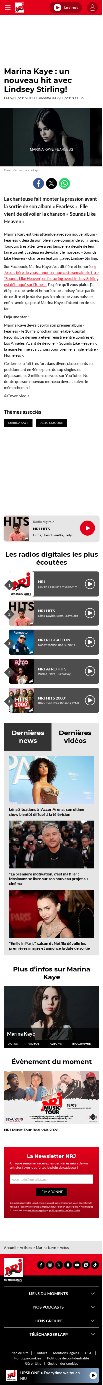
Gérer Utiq (33, 1363)
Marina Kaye (21, 1034)
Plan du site (19, 1353)
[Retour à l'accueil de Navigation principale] (19, 8)
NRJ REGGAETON (54, 639)
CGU (88, 1353)
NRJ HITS (41, 528)
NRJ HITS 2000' (52, 698)
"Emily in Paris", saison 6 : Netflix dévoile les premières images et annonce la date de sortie (49, 945)
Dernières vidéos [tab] (75, 737)
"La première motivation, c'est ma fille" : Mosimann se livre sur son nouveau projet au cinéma (48, 878)
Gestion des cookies (63, 1363)
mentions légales (37, 1210)
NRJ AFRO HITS (52, 668)
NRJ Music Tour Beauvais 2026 (31, 1129)
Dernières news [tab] (28, 737)
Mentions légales (66, 1353)
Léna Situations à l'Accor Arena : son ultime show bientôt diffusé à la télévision (46, 811)
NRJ (41, 581)
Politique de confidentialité (68, 1358)
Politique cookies (27, 1358)
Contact (40, 1353)
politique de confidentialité (64, 1210)
